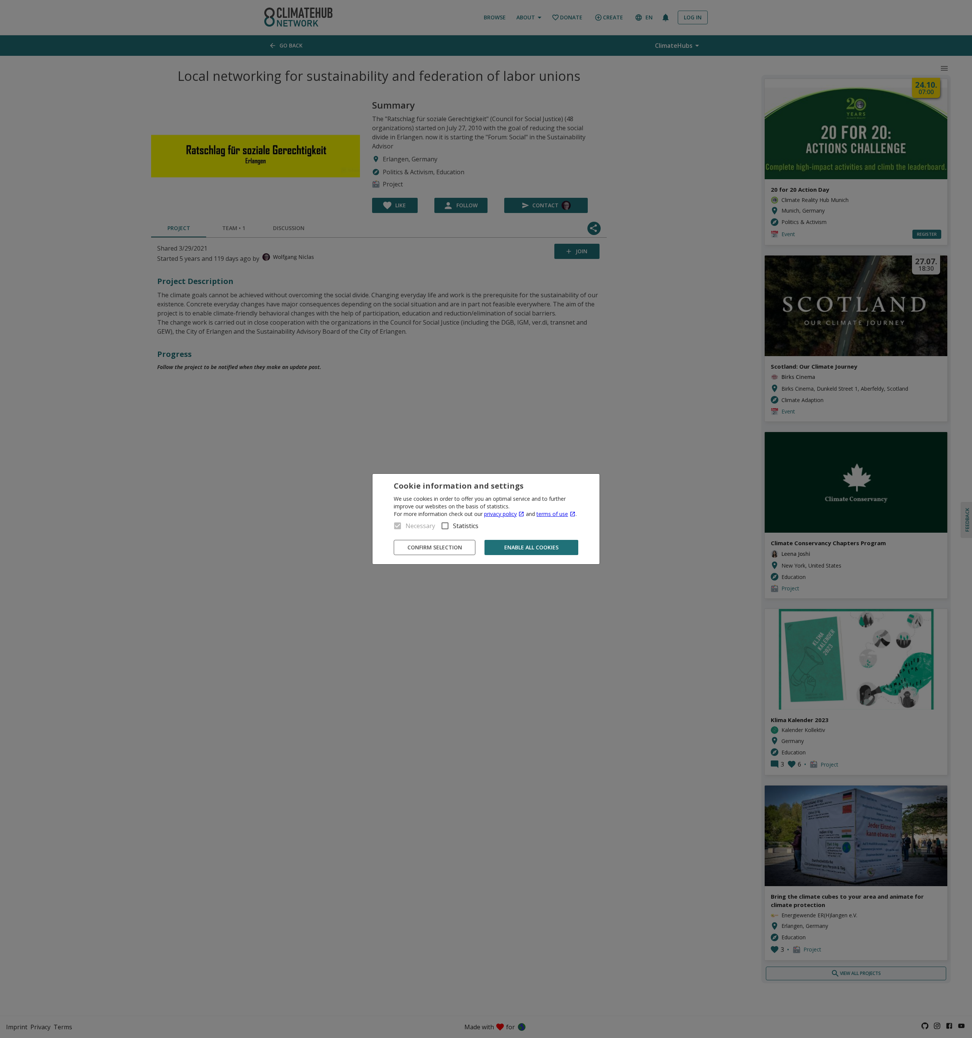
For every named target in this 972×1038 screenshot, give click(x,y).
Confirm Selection (434, 547)
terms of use (552, 513)
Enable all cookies (531, 547)
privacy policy (500, 513)
